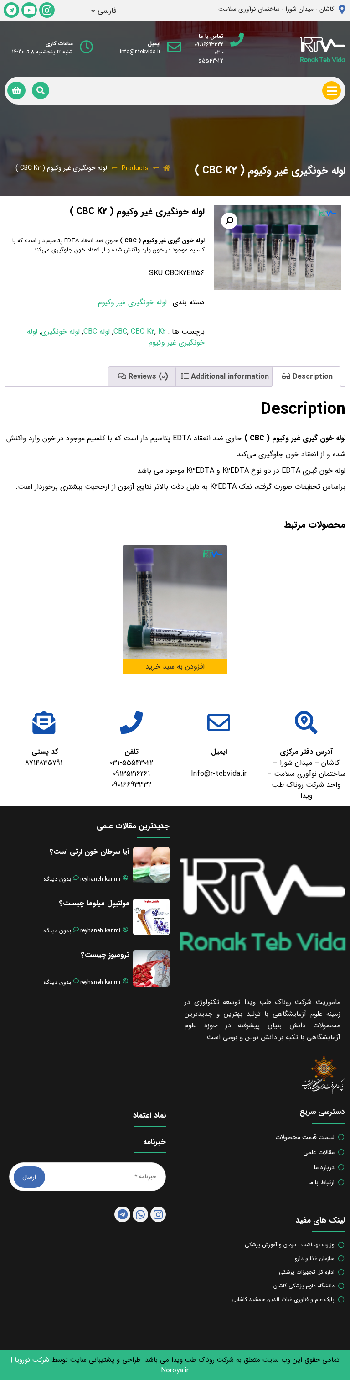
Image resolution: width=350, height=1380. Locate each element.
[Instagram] (47, 10)
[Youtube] (29, 10)
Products (135, 168)
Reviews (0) (147, 376)
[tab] (306, 376)
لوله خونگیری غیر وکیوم (132, 302)
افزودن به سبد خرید (175, 666)
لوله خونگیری (60, 331)
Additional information (229, 376)
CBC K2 (142, 331)
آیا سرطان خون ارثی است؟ (89, 851)
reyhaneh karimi (100, 879)
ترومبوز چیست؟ (105, 955)
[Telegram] (11, 10)
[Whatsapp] (140, 1214)
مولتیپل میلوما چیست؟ (94, 903)
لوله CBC (96, 331)
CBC (120, 331)
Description (311, 376)
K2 (162, 331)
